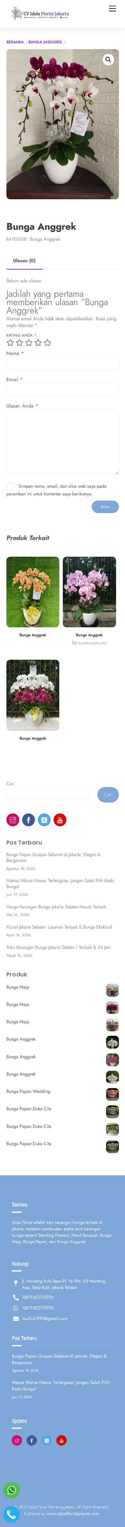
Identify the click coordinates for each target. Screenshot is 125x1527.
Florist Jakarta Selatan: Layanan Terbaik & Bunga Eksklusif (59, 927)
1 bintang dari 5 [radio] (10, 343)
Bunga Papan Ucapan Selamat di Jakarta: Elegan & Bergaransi (53, 857)
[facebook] (28, 819)
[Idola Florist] (38, 19)
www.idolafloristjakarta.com (72, 1513)
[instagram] (12, 819)
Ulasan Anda (22, 406)
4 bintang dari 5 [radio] (38, 343)
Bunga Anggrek (45, 42)
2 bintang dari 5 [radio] (19, 343)
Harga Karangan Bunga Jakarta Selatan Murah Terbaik (56, 907)
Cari (10, 783)
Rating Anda (21, 335)
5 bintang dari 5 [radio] (47, 343)
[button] (108, 59)
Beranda (15, 42)
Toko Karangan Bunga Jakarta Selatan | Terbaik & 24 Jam (58, 947)
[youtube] (60, 819)
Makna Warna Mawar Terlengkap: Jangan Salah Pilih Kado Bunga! (60, 883)
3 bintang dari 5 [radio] (29, 343)
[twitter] (44, 819)
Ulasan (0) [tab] (24, 260)
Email (14, 379)
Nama (15, 353)
